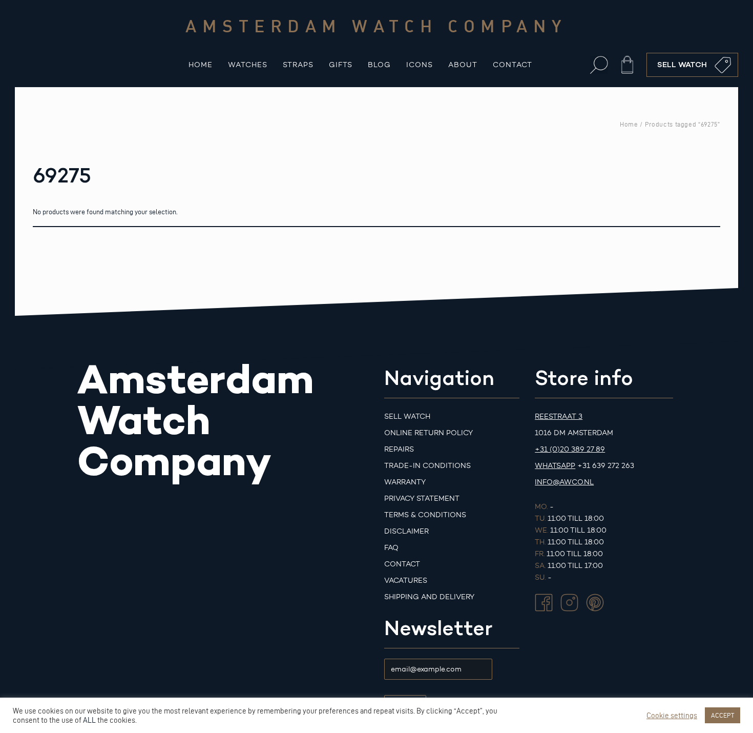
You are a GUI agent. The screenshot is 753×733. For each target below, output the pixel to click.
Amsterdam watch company (376, 25)
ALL (89, 720)
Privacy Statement (421, 498)
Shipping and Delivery (429, 597)
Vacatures (405, 580)
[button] (599, 65)
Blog (379, 64)
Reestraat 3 (558, 416)
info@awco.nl (564, 482)
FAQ (391, 547)
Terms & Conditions (425, 515)
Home (201, 64)
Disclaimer (406, 531)
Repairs (399, 449)
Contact (512, 64)
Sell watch (407, 416)
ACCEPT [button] (722, 715)
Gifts (340, 64)
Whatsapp (555, 465)
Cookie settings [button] (671, 715)
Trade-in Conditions (427, 465)
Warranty (405, 482)
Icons (419, 64)
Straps (298, 64)
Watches (247, 64)
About (462, 64)
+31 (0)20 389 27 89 (570, 449)
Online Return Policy (428, 433)
